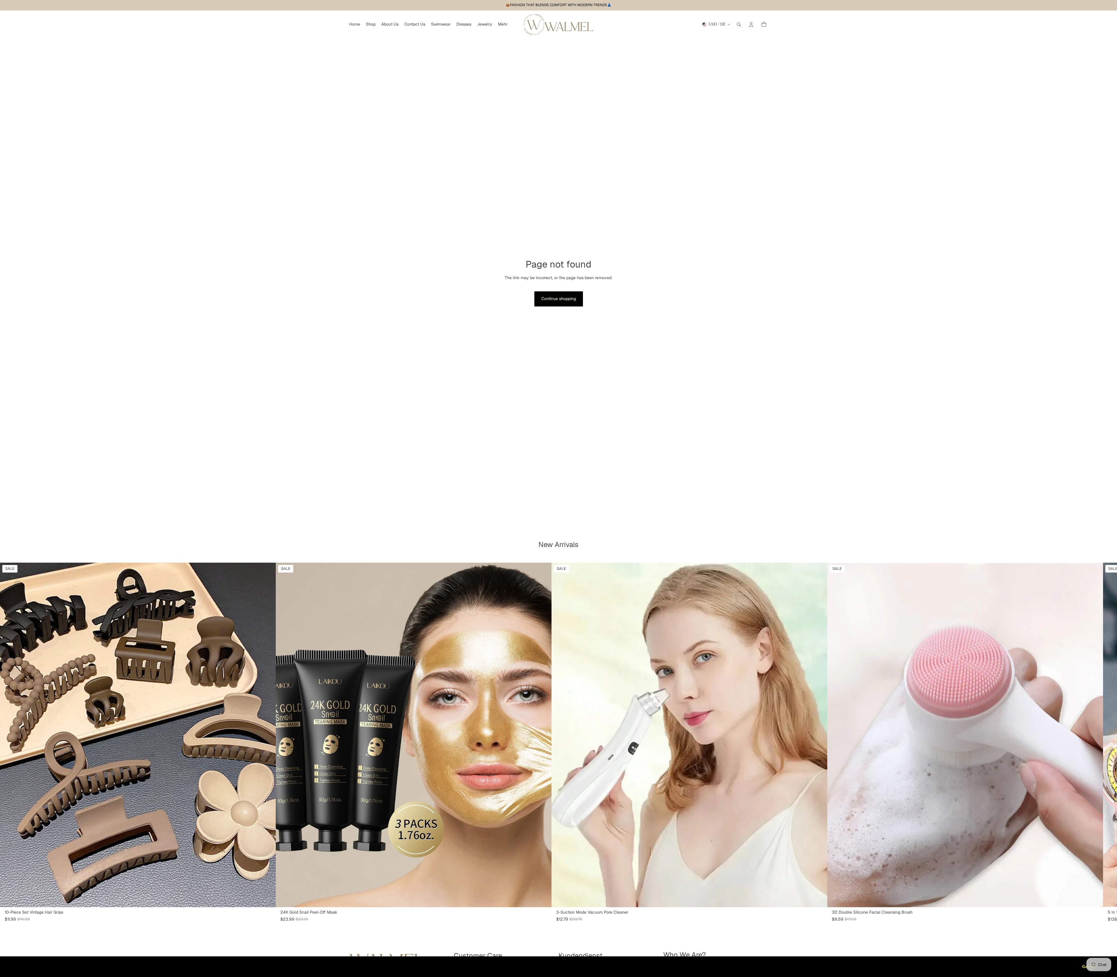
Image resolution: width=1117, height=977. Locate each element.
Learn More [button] (187, 966)
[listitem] (503, 24)
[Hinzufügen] (542, 898)
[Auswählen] (267, 898)
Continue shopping (558, 298)
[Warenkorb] (763, 24)
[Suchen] (738, 24)
